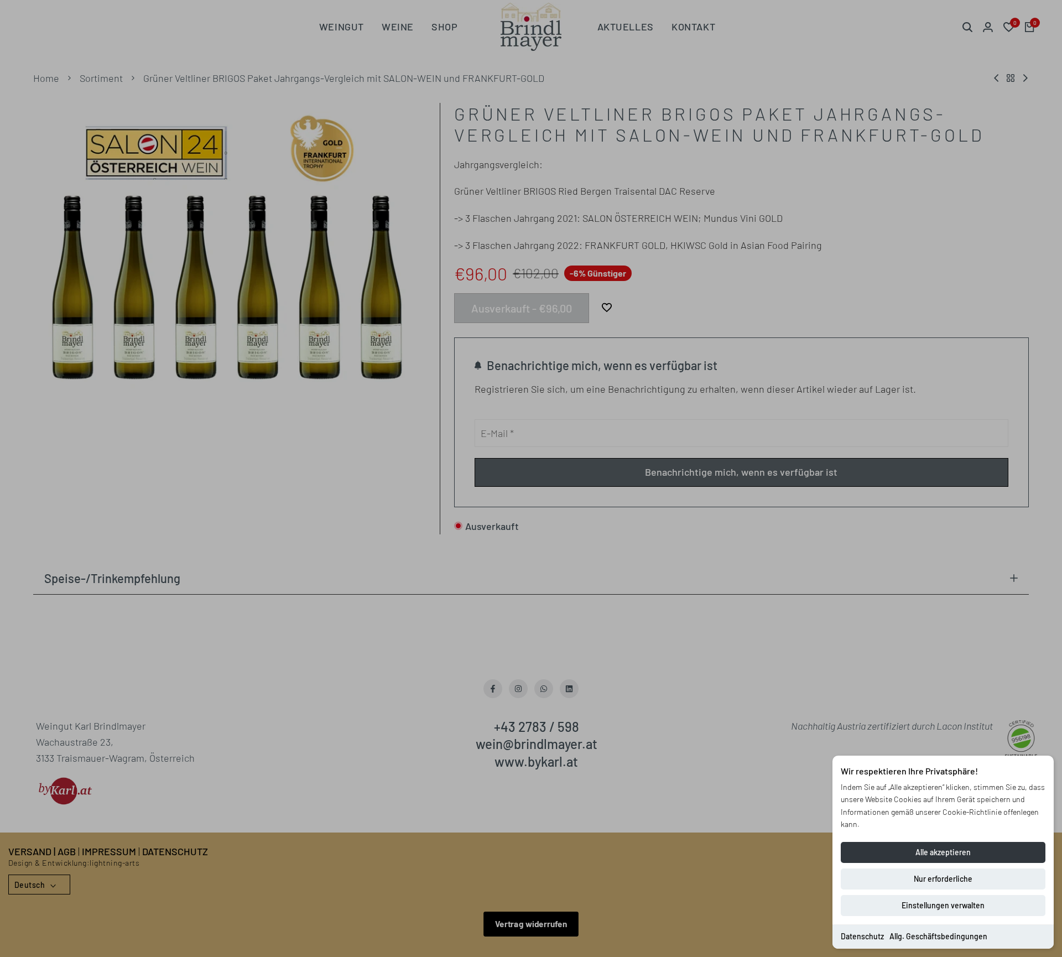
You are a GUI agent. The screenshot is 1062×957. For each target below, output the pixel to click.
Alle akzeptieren (943, 852)
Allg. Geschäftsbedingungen (938, 936)
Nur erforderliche (943, 878)
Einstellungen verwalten (943, 905)
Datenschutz (862, 936)
